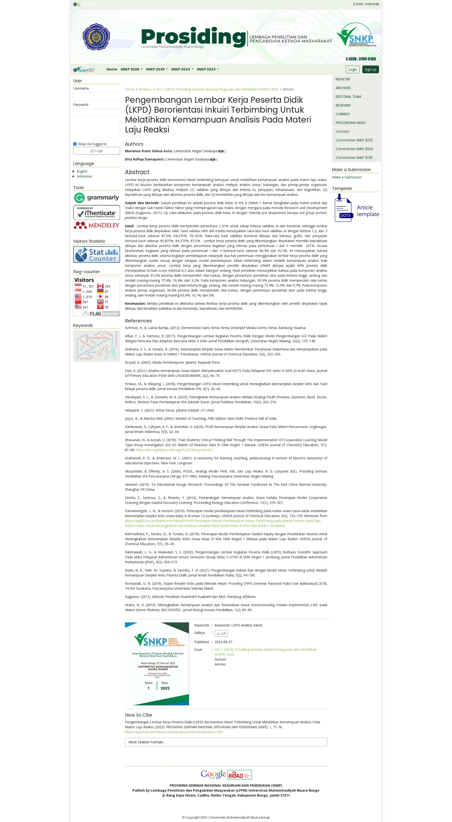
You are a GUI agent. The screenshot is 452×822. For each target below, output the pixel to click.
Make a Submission (347, 177)
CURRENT (343, 114)
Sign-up (370, 69)
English (82, 171)
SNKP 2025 (155, 69)
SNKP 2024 (181, 69)
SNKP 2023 (206, 69)
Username (81, 88)
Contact (343, 131)
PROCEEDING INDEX (351, 122)
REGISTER (343, 79)
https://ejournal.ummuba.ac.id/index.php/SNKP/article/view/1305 (174, 732)
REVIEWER (343, 105)
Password (80, 104)
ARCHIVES (343, 88)
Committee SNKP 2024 (354, 149)
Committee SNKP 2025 (354, 157)
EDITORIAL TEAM (348, 96)
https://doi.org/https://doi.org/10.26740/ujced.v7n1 (174, 450)
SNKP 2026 (130, 69)
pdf (223, 633)
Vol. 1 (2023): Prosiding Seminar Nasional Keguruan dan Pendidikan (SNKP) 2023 (217, 89)
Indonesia (84, 176)
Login (352, 69)
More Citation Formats (146, 742)
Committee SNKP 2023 (354, 140)
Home (112, 69)
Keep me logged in (92, 144)
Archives (145, 89)
